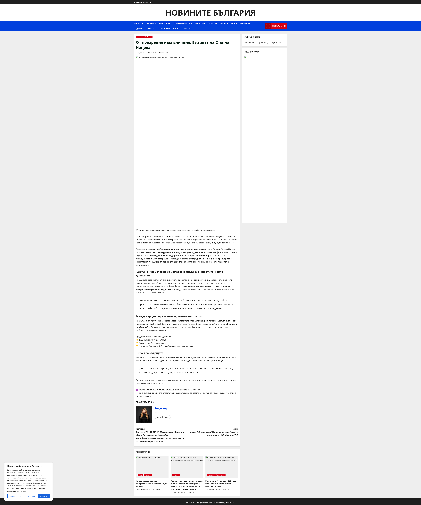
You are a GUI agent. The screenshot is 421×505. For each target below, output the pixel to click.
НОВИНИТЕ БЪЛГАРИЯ (210, 12)
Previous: (160, 435)
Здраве (138, 28)
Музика (224, 23)
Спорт (176, 28)
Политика (200, 23)
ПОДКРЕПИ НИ (279, 26)
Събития (187, 28)
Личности (245, 23)
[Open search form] (263, 26)
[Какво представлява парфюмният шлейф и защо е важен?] (152, 467)
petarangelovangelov (143, 489)
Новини (213, 23)
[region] (28, 481)
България (138, 23)
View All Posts (162, 417)
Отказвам (31, 496)
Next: (213, 432)
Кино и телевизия (182, 23)
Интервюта (164, 23)
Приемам (43, 496)
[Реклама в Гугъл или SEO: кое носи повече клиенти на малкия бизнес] (221, 467)
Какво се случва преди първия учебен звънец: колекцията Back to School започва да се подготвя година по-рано (187, 485)
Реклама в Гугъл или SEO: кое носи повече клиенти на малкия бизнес (220, 484)
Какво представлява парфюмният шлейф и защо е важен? (152, 484)
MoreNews (218, 502)
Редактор (141, 53)
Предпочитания (16, 496)
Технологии (164, 28)
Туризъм (149, 28)
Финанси (151, 23)
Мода (234, 23)
